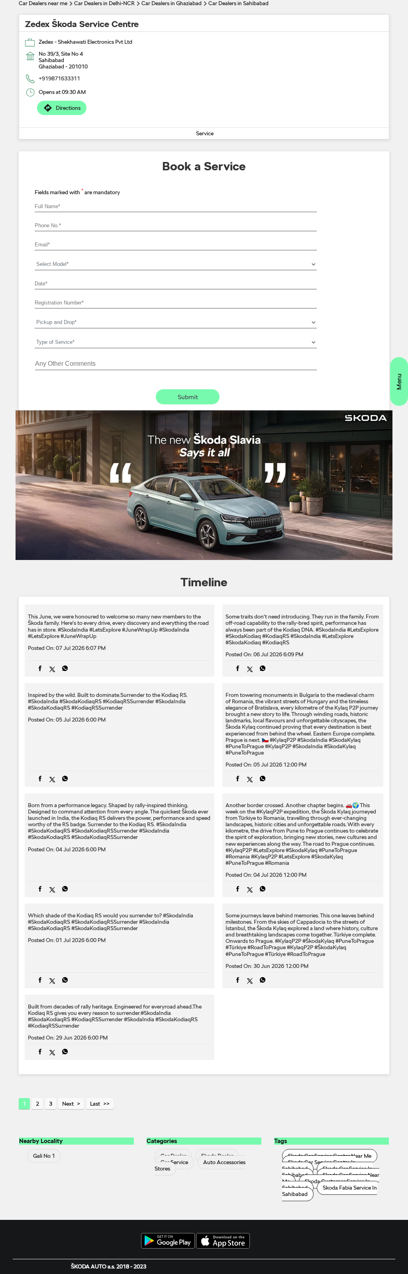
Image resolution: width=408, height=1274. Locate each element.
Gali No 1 (44, 1156)
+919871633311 (59, 78)
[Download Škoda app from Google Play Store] (168, 1241)
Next (68, 1103)
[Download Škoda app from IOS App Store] (223, 1241)
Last (95, 1103)
